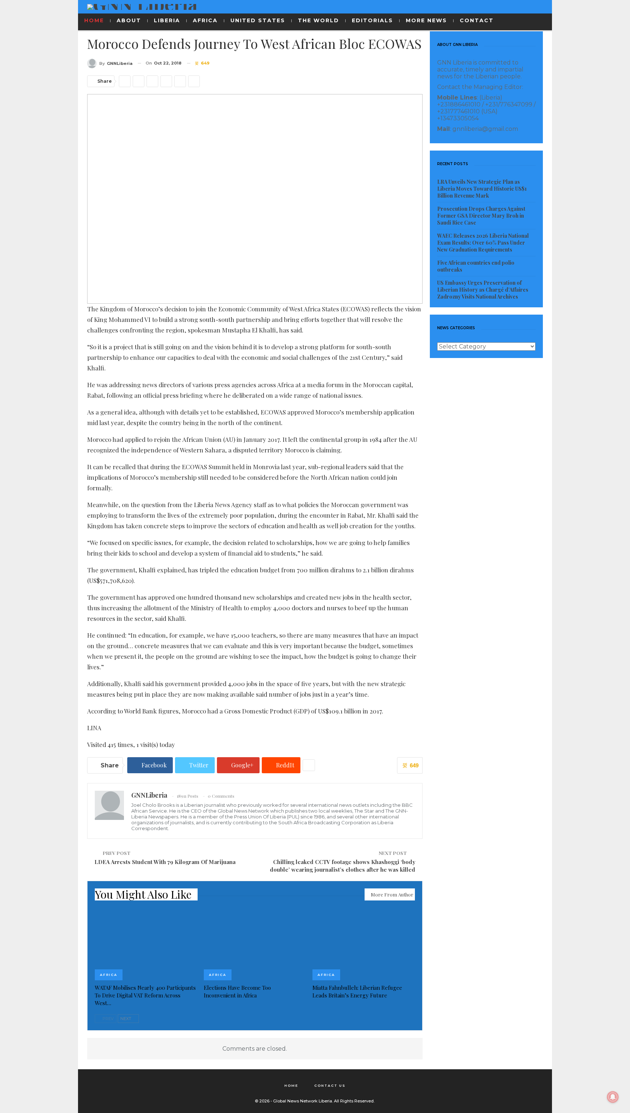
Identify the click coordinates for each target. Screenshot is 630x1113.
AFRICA (205, 20)
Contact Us (330, 1085)
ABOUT (129, 20)
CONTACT (477, 20)
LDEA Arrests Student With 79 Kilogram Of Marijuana (165, 861)
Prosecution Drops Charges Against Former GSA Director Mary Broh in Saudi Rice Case (481, 215)
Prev (107, 1018)
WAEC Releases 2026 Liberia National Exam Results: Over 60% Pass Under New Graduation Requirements (483, 242)
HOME (94, 20)
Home (291, 1085)
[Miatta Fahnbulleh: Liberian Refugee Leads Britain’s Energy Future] (363, 944)
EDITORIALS (372, 20)
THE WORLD (318, 20)
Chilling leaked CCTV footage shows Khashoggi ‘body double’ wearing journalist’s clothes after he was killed (342, 865)
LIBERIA (167, 20)
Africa (108, 975)
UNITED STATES (257, 20)
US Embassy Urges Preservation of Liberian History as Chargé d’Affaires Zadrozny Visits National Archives (482, 289)
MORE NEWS (426, 20)
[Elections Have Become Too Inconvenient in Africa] (255, 944)
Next (126, 1018)
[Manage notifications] (613, 1097)
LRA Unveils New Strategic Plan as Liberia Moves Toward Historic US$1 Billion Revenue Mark (482, 188)
